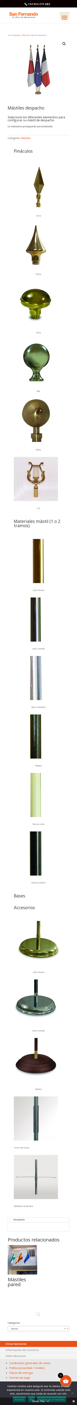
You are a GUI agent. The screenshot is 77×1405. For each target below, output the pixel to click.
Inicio (10, 35)
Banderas (17, 35)
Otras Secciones (16, 1344)
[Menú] (64, 17)
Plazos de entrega (21, 1373)
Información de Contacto (22, 1350)
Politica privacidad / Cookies (27, 1368)
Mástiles (26, 35)
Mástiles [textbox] (37, 1328)
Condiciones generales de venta (29, 1363)
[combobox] (38, 1328)
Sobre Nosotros (16, 1356)
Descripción (19, 1219)
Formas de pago (19, 1377)
